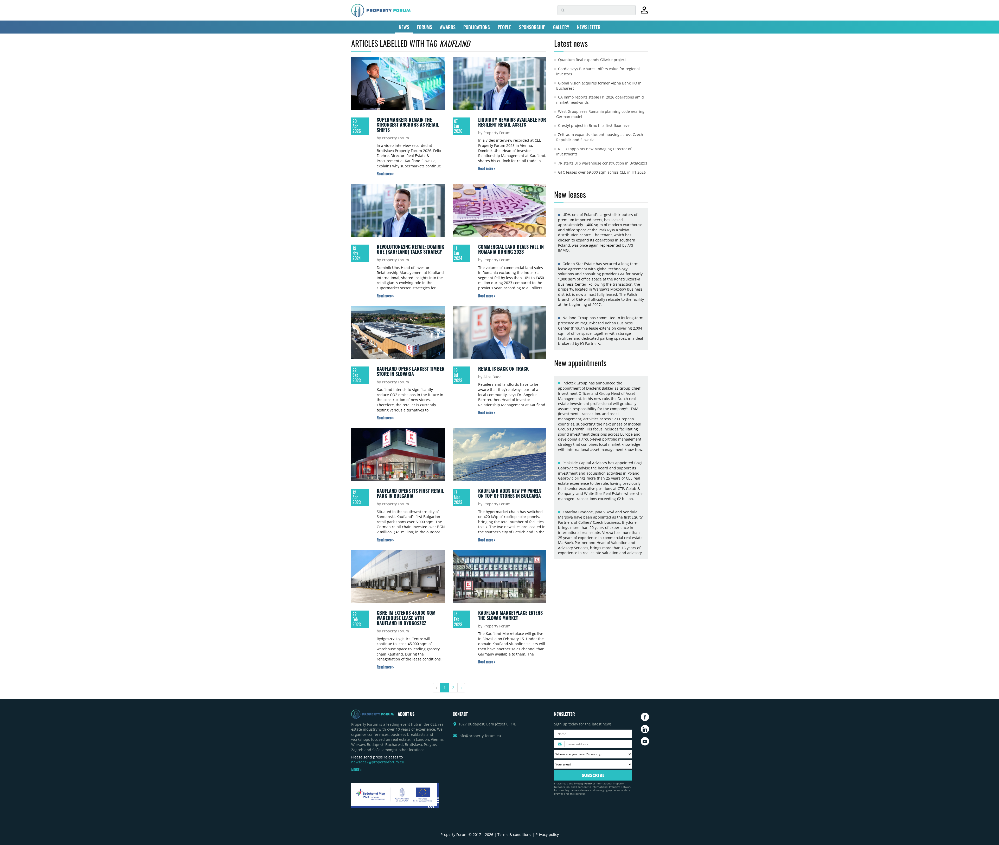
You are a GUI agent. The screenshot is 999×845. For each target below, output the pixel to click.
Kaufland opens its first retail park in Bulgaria (410, 493)
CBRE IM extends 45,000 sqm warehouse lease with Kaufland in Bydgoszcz (406, 617)
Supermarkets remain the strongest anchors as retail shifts (408, 124)
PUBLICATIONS (476, 27)
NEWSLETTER (588, 27)
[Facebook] (645, 717)
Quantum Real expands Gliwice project (592, 59)
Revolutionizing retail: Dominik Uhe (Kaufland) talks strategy (410, 249)
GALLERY (561, 27)
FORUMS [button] (424, 27)
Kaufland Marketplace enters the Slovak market (510, 615)
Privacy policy (547, 834)
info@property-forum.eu (479, 735)
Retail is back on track (503, 368)
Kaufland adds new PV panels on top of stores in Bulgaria (509, 493)
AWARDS (448, 27)
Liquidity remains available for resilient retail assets (512, 122)
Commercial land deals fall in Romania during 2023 (511, 249)
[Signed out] (644, 12)
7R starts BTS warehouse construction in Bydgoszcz (603, 163)
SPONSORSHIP (532, 27)
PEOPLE (504, 27)
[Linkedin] (645, 729)
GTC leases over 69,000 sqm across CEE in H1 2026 (602, 172)
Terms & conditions (514, 834)
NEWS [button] (404, 27)
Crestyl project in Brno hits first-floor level (594, 125)
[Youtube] (645, 741)
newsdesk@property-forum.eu (377, 761)
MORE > (356, 769)
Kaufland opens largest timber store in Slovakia (411, 371)
